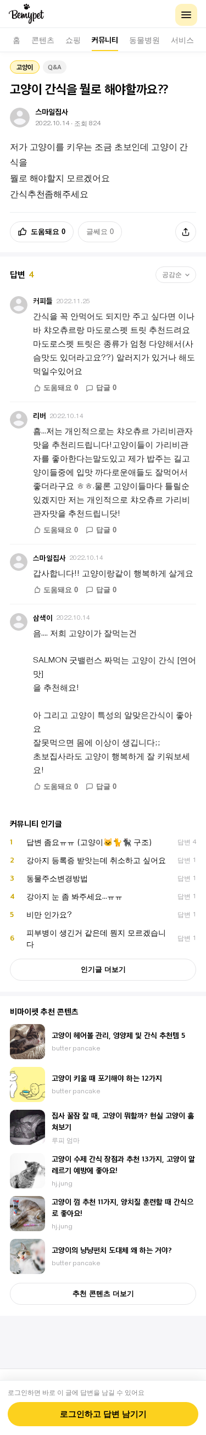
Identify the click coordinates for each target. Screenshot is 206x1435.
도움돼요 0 (48, 231)
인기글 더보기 (103, 969)
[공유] (185, 231)
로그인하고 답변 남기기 (103, 1414)
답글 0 (106, 388)
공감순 (172, 275)
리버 (39, 415)
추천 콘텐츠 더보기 (103, 1293)
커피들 (43, 300)
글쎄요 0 (100, 231)
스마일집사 (49, 558)
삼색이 (43, 617)
